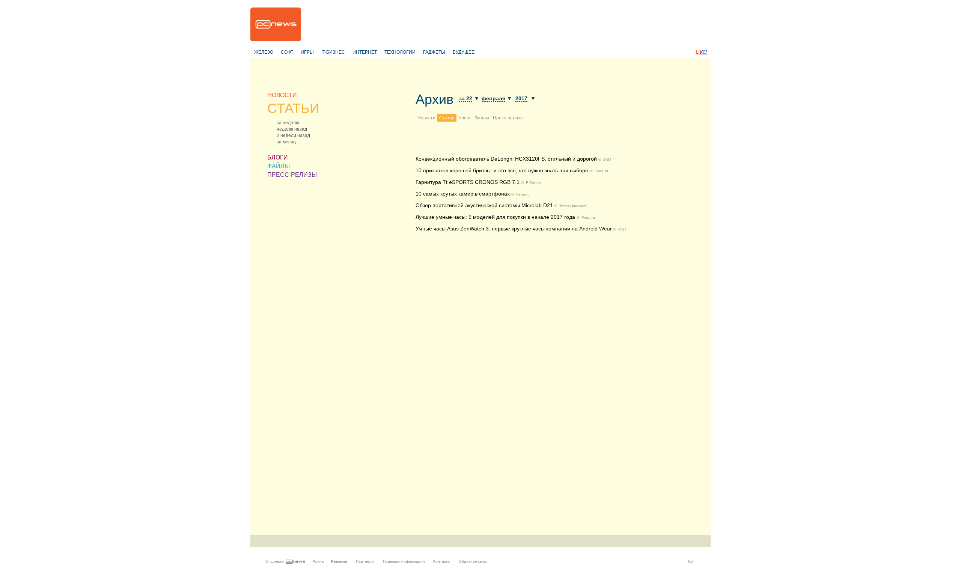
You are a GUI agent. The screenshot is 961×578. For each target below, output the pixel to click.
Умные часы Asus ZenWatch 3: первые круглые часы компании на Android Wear (514, 229)
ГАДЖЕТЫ (434, 52)
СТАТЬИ (293, 108)
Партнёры (365, 561)
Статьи (447, 117)
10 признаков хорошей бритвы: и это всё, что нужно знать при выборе (502, 170)
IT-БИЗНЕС (333, 52)
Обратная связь (473, 561)
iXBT (607, 159)
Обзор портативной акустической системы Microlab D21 (484, 205)
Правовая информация (404, 561)
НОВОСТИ (282, 95)
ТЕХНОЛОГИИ (400, 52)
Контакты (441, 561)
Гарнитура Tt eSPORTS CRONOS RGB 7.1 (468, 182)
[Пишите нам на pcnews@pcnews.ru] (691, 561)
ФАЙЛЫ (278, 166)
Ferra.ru (601, 171)
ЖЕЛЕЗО (263, 52)
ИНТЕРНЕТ (364, 52)
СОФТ (287, 52)
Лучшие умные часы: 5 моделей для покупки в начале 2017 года (495, 217)
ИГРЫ (307, 52)
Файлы (481, 117)
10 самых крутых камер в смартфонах (463, 194)
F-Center (533, 183)
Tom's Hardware (573, 206)
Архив (434, 99)
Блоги (464, 117)
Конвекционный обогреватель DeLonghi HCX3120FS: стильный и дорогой (506, 159)
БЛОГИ (277, 157)
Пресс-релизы (508, 117)
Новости (426, 117)
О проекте (274, 561)
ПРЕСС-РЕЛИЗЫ (292, 175)
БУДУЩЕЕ (463, 52)
